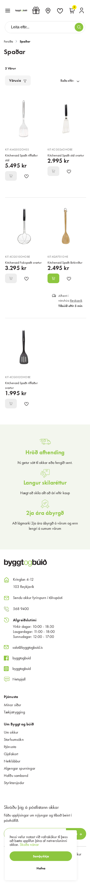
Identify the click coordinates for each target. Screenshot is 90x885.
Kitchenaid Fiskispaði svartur (23, 262)
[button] (8, 10)
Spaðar (25, 41)
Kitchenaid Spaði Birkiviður (65, 262)
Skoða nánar (29, 844)
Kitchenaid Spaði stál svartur (66, 155)
